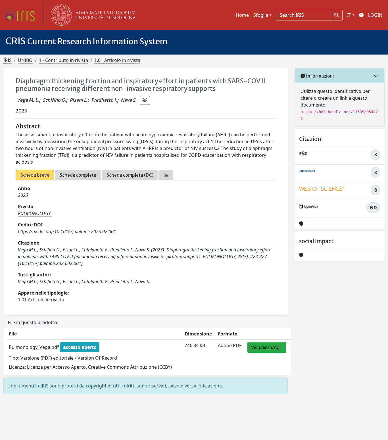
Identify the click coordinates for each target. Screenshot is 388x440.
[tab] (166, 175)
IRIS (7, 60)
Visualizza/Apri (267, 347)
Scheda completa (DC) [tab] (130, 175)
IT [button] (349, 15)
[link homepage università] (92, 15)
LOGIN (375, 15)
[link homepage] (21, 15)
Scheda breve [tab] (34, 175)
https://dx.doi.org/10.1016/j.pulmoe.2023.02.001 (67, 231)
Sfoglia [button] (260, 15)
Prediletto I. (104, 100)
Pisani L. (78, 100)
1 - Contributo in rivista (63, 60)
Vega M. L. (28, 100)
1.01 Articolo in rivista (117, 60)
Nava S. (129, 100)
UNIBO (25, 60)
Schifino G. (54, 100)
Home (242, 15)
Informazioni (319, 76)
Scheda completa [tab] (78, 175)
